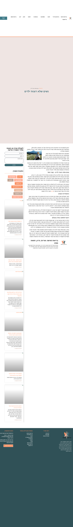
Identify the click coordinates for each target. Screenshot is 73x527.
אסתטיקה (43, 16)
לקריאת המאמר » (18, 234)
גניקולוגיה (36, 16)
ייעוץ (20, 16)
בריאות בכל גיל (56, 16)
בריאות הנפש (13, 16)
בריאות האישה (64, 16)
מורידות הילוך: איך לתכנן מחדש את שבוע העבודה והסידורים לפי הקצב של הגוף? (14, 294)
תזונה (49, 16)
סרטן (24, 16)
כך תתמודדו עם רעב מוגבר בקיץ (15, 221)
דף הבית (40, 88)
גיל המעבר (64, 19)
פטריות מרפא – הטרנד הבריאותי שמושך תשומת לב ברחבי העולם (7, 436)
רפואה (29, 16)
